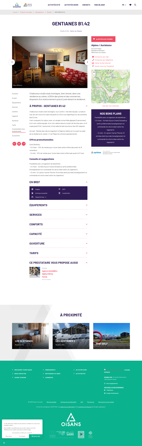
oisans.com (108, 377)
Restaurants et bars (52, 373)
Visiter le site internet (103, 63)
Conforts (15, 111)
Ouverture (15, 120)
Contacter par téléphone (104, 60)
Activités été (54, 5)
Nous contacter (20, 373)
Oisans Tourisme (20, 377)
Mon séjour (99, 5)
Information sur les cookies (106, 402)
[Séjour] (50, 62)
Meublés (49, 12)
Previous (12, 62)
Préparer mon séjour (26, 12)
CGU (81, 402)
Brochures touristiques (23, 370)
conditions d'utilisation (85, 407)
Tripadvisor (109, 390)
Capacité (15, 116)
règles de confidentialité (67, 407)
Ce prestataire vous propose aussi (18, 130)
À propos (15, 93)
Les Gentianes (24, 340)
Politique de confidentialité (68, 402)
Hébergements (39, 12)
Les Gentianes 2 (65, 340)
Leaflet (127, 102)
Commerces (49, 377)
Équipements (16, 102)
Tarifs (14, 125)
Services (15, 107)
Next (87, 62)
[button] (93, 72)
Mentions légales (51, 402)
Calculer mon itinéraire (110, 106)
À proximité (16, 135)
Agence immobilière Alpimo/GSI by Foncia (49, 274)
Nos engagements (112, 383)
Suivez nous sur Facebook (104, 66)
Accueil (15, 12)
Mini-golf (102, 343)
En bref (14, 98)
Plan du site (90, 402)
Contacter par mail (101, 57)
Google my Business (112, 393)
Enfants (86, 5)
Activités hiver (71, 5)
